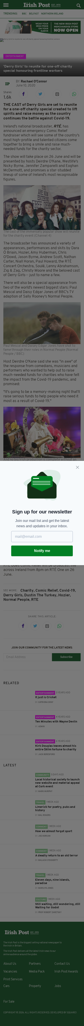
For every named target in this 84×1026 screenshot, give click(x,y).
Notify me (42, 551)
